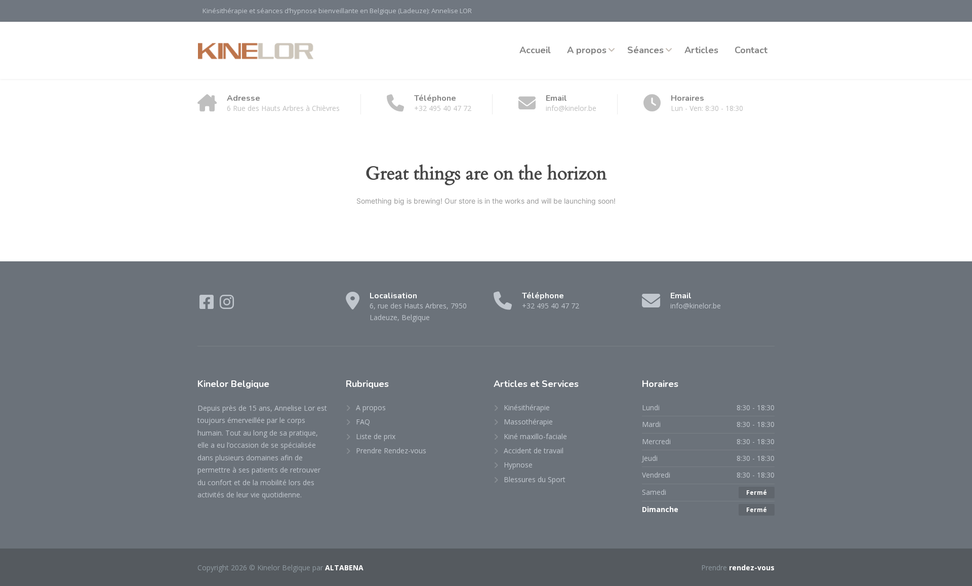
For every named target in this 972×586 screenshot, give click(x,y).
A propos (586, 50)
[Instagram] (227, 305)
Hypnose (518, 465)
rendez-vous (752, 567)
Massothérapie (528, 421)
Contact (751, 50)
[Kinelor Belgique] (256, 50)
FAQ (363, 421)
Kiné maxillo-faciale (535, 436)
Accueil (535, 50)
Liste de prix (375, 436)
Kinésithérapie (527, 407)
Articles (701, 50)
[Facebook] (207, 305)
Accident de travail (533, 450)
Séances (645, 50)
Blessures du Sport (534, 479)
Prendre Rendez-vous (391, 450)
